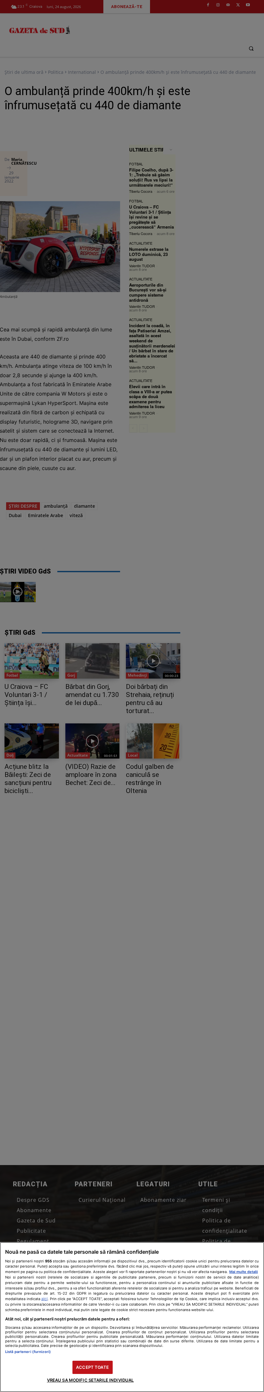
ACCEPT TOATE (92, 1367)
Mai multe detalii (243, 1271)
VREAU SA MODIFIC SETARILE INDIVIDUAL (90, 1380)
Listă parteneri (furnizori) (28, 1351)
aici (44, 1298)
